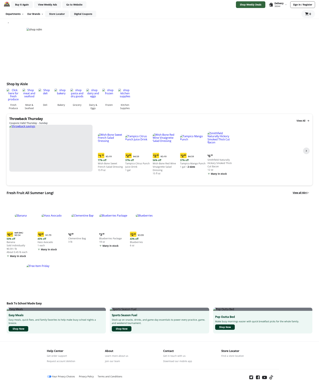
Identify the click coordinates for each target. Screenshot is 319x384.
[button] (111, 148)
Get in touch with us (174, 355)
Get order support (57, 355)
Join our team (112, 361)
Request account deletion (61, 361)
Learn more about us (116, 355)
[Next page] (306, 151)
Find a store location (232, 355)
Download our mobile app (177, 361)
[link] (47, 4)
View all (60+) (300, 192)
